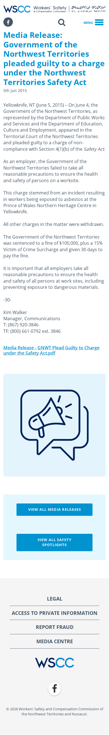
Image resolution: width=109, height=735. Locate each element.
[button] (61, 22)
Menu (88, 22)
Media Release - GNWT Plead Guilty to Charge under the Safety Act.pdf (51, 350)
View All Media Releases (54, 509)
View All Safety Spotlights (54, 542)
